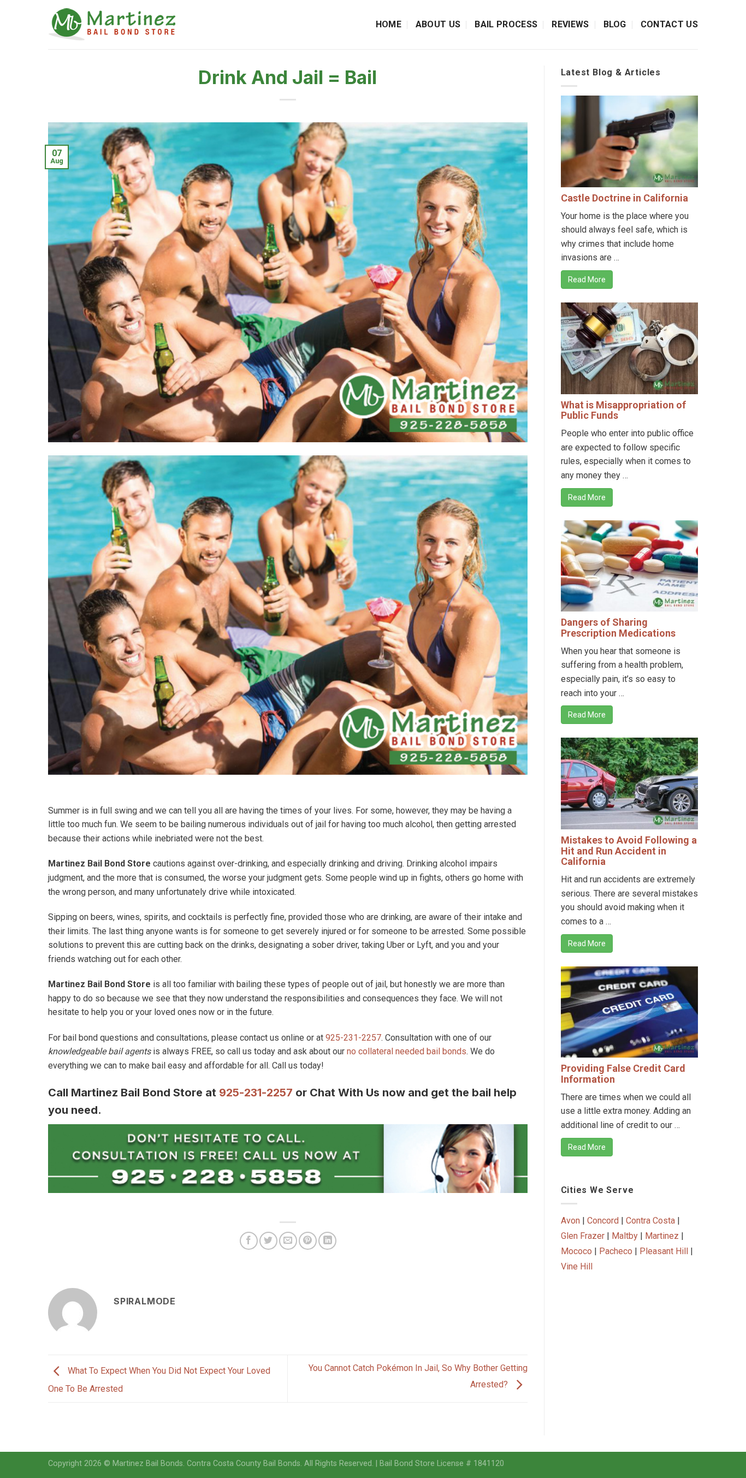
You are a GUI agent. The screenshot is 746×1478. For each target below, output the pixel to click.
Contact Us (669, 24)
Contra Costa (650, 1220)
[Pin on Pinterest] (308, 1241)
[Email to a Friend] (288, 1241)
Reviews (570, 24)
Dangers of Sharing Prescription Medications (618, 627)
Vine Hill (577, 1266)
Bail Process (506, 24)
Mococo (576, 1251)
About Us (438, 24)
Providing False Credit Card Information (623, 1074)
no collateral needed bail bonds (406, 1051)
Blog (614, 24)
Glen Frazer (583, 1236)
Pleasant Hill (664, 1251)
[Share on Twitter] (268, 1241)
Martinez (662, 1236)
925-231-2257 (353, 1037)
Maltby (625, 1236)
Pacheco (615, 1251)
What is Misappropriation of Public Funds (623, 410)
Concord (603, 1220)
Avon (570, 1220)
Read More (587, 279)
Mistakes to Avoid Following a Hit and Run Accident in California (629, 851)
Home (388, 24)
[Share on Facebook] (249, 1241)
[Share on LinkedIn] (327, 1241)
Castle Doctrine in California (624, 198)
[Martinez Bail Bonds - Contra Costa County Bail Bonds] (122, 24)
